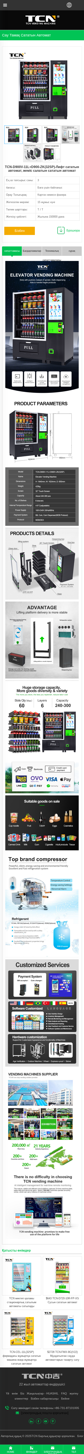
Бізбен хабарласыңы (19, 232)
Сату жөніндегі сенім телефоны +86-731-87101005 (45, 1408)
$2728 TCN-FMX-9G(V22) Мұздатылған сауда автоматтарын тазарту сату (62, 1355)
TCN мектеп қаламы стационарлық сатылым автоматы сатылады (21, 1302)
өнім (15, 1393)
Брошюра (73, 230)
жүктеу (74, 1393)
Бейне (65, 1398)
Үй (7, 1393)
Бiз (22, 1393)
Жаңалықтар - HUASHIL (43, 1393)
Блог (79, 1436)
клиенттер (21, 1398)
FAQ (64, 1393)
